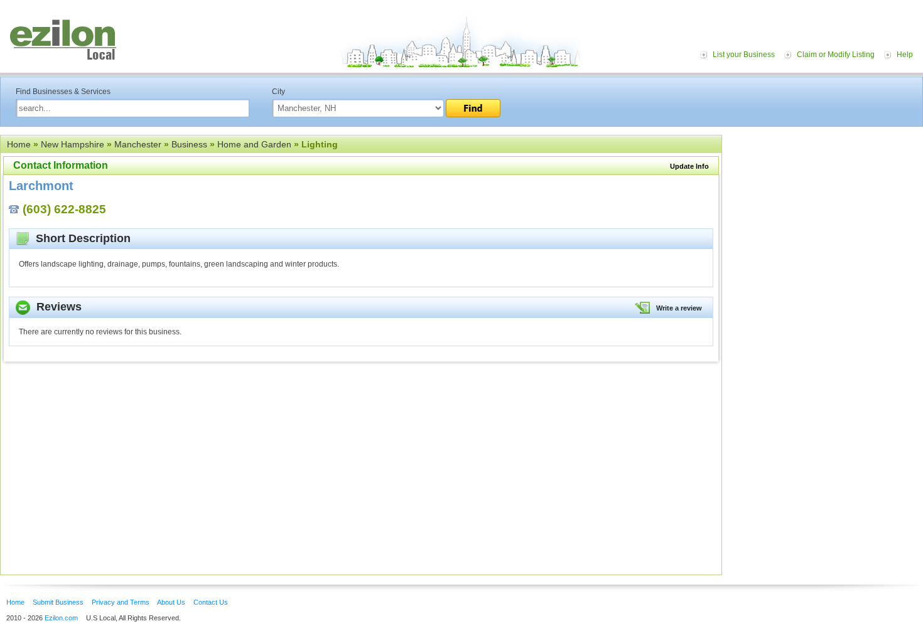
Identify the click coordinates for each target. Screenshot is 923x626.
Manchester (137, 144)
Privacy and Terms (120, 602)
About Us (171, 602)
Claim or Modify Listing (836, 54)
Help (905, 54)
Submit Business (58, 602)
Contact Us (210, 602)
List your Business (744, 54)
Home (19, 144)
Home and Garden (254, 144)
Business (189, 144)
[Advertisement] (825, 212)
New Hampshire (72, 144)
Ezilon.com (61, 618)
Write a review (679, 308)
